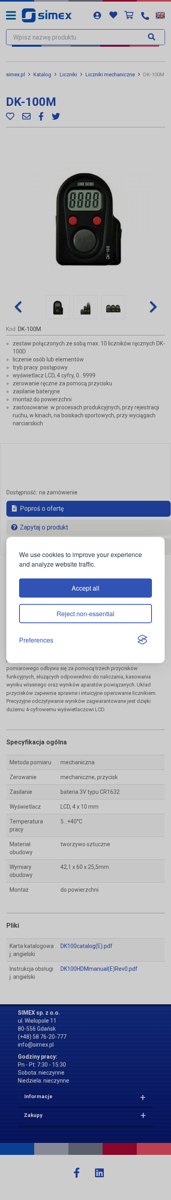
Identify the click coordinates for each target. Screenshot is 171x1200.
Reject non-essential (85, 613)
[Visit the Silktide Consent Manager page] (142, 640)
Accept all (85, 587)
